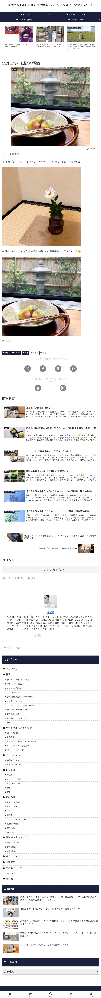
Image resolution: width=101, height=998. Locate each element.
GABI (50, 612)
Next (99, 38)
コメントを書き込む (50, 570)
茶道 (26, 353)
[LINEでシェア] (58, 368)
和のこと (17, 353)
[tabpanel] (19, 38)
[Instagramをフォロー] (63, 388)
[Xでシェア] (27, 368)
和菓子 (7, 353)
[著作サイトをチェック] (38, 388)
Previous (2, 38)
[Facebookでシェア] (43, 368)
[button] (73, 368)
